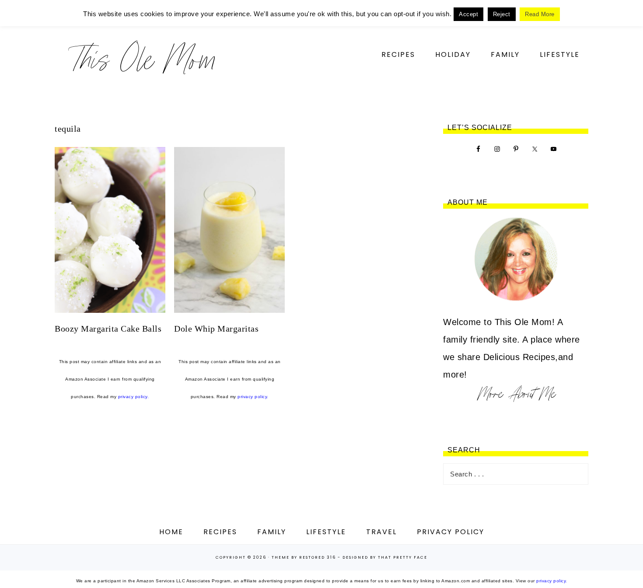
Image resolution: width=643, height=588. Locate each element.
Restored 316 (317, 557)
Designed (355, 557)
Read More (540, 14)
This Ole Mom (142, 59)
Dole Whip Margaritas (216, 328)
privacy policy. (133, 396)
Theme (281, 557)
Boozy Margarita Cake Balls (108, 328)
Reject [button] (501, 14)
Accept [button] (468, 14)
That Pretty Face (402, 557)
